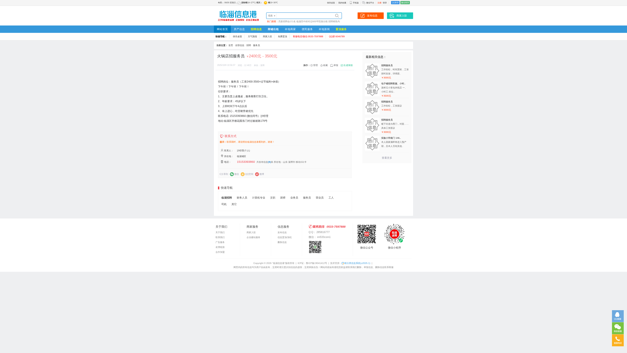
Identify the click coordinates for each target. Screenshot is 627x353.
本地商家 (290, 29)
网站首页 (222, 29)
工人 (331, 197)
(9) (269, 162)
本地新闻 (324, 29)
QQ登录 (395, 2)
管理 (315, 65)
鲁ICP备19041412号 (316, 263)
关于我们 (220, 232)
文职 (272, 197)
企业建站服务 (253, 237)
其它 (234, 204)
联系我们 (220, 237)
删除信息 (282, 242)
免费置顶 (282, 36)
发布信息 (282, 232)
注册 (379, 3)
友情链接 (220, 247)
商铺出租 (273, 29)
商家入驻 (267, 36)
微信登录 (405, 2)
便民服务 (307, 29)
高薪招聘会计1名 (287, 21)
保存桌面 (331, 3)
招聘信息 (256, 29)
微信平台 (370, 3)
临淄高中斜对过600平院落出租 (312, 21)
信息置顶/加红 (285, 237)
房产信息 (239, 29)
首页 (230, 45)
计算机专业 (258, 197)
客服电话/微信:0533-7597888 (308, 36)
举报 (336, 65)
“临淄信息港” (278, 263)
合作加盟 (220, 252)
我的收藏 (342, 3)
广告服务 (220, 242)
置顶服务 (341, 29)
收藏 (325, 65)
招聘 (248, 45)
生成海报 (348, 65)
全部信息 (239, 45)
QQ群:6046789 (337, 36)
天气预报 (252, 36)
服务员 (256, 45)
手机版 (356, 3)
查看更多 (387, 157)
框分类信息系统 (357, 263)
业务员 (294, 197)
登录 (385, 3)
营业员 (320, 197)
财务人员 (242, 197)
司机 (224, 204)
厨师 (282, 197)
